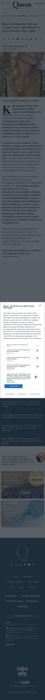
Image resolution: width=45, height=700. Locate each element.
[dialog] (22, 350)
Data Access (22, 394)
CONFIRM (14, 386)
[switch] (36, 350)
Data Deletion (10, 394)
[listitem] (22, 345)
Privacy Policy (35, 394)
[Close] (41, 306)
